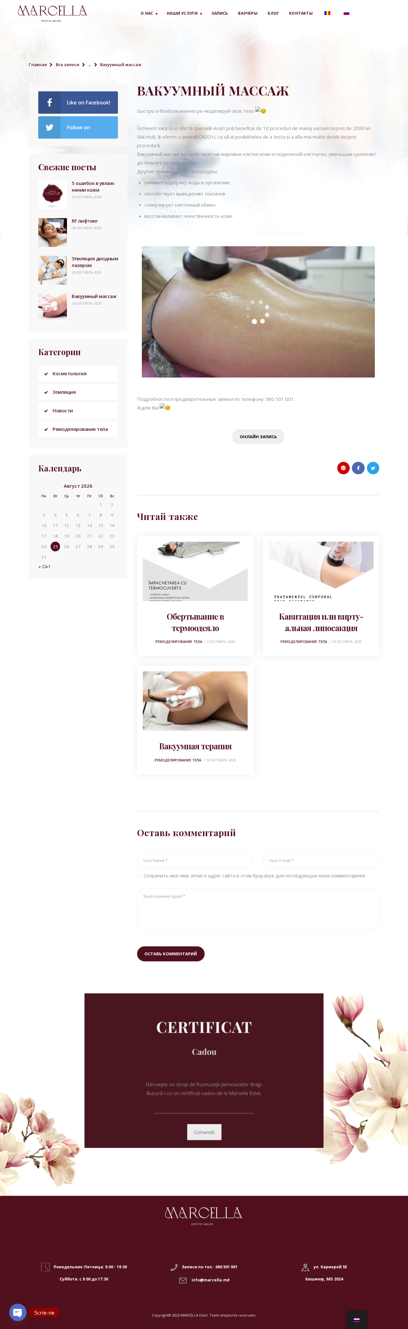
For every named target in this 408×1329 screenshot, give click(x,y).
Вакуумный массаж (94, 296)
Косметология (69, 373)
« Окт (44, 566)
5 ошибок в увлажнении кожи (93, 186)
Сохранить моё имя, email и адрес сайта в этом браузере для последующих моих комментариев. (255, 875)
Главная (38, 64)
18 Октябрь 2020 (346, 641)
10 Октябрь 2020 (221, 760)
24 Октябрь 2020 (86, 303)
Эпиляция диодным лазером (95, 261)
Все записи (67, 64)
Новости (63, 410)
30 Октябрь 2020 (86, 197)
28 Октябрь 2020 (86, 227)
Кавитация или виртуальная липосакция (321, 622)
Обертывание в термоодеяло (195, 622)
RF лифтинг (85, 221)
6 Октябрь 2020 (221, 641)
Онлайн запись (258, 436)
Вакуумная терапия (195, 746)
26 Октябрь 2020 (86, 272)
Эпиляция (64, 392)
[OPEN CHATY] (17, 1312)
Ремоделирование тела (179, 641)
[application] (258, 312)
